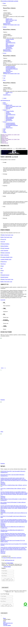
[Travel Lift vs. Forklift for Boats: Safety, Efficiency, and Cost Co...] (14, 486)
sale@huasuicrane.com (9, 560)
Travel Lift (8, 22)
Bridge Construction (10, 45)
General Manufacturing (10, 42)
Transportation (9, 47)
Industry (5, 109)
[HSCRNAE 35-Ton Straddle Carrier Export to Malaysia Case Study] (14, 514)
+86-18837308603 (7, 625)
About (4, 128)
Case (4, 130)
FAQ (7, 93)
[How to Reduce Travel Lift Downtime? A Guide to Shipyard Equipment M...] (14, 500)
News (4, 131)
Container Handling (10, 39)
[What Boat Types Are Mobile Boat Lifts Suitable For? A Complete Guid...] (14, 527)
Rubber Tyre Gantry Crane (11, 20)
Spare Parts (8, 70)
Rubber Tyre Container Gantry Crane (13, 106)
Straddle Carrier (9, 18)
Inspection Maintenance (10, 67)
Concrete (7, 40)
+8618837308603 (7, 566)
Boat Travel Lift (9, 48)
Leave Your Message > (8, 14)
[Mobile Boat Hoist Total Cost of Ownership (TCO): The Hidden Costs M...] (14, 541)
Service (4, 121)
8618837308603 (9, 563)
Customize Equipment (10, 66)
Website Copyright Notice (19, 591)
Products (5, 103)
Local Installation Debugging (12, 68)
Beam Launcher (9, 21)
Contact (4, 132)
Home (4, 102)
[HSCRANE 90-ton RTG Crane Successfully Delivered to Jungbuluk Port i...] (14, 472)
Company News (9, 92)
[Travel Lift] (14, 154)
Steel (7, 43)
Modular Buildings (9, 46)
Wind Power (8, 41)
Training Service (9, 71)
